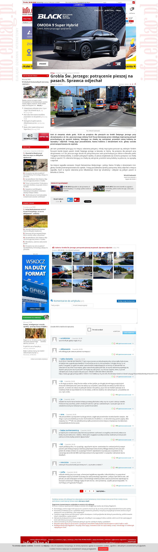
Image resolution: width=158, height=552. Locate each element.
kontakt (51, 539)
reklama (107, 539)
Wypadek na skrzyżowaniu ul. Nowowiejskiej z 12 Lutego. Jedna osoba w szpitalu (77, 189)
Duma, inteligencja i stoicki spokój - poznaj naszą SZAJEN (35, 325)
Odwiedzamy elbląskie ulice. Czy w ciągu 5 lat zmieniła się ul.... (35, 109)
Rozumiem (103, 549)
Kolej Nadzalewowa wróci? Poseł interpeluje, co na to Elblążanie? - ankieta (34, 211)
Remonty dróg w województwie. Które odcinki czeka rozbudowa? (34, 234)
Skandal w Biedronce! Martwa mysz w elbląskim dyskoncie (33, 155)
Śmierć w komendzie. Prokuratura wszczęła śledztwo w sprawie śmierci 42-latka (35, 185)
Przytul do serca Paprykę (32, 346)
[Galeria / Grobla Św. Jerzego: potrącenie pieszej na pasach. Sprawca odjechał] (61, 258)
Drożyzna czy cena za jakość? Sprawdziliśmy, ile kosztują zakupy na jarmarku (35, 175)
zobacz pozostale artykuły (39, 359)
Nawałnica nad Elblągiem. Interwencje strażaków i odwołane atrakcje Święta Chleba (34, 191)
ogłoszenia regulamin (119, 539)
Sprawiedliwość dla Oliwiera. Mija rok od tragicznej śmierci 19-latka (35, 180)
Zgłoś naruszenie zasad (124, 343)
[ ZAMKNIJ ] (79, 5)
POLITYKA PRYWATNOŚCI (83, 539)
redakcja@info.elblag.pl (38, 539)
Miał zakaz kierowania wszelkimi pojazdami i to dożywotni (34, 116)
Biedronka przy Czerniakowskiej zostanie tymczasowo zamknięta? (35, 196)
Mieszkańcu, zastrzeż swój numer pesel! (35, 243)
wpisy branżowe (98, 539)
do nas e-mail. (84, 501)
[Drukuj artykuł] (120, 86)
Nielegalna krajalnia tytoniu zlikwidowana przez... (33, 122)
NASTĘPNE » (100, 491)
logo (64, 539)
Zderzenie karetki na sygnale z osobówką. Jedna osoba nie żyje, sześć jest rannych (119, 189)
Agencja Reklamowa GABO (127, 543)
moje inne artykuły (130, 177)
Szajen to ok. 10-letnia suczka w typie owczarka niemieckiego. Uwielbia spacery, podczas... (34, 341)
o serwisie (58, 539)
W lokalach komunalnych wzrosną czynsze (35, 83)
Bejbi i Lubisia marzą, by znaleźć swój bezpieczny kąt (33, 352)
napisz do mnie (130, 179)
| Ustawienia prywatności (131, 540)
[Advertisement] (93, 223)
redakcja (70, 539)
